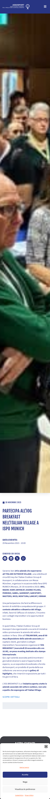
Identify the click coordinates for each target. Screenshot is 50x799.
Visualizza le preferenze (25, 789)
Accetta (25, 774)
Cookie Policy (19, 795)
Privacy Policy (29, 795)
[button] (46, 746)
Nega (25, 782)
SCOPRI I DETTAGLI (11, 697)
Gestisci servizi (24, 767)
